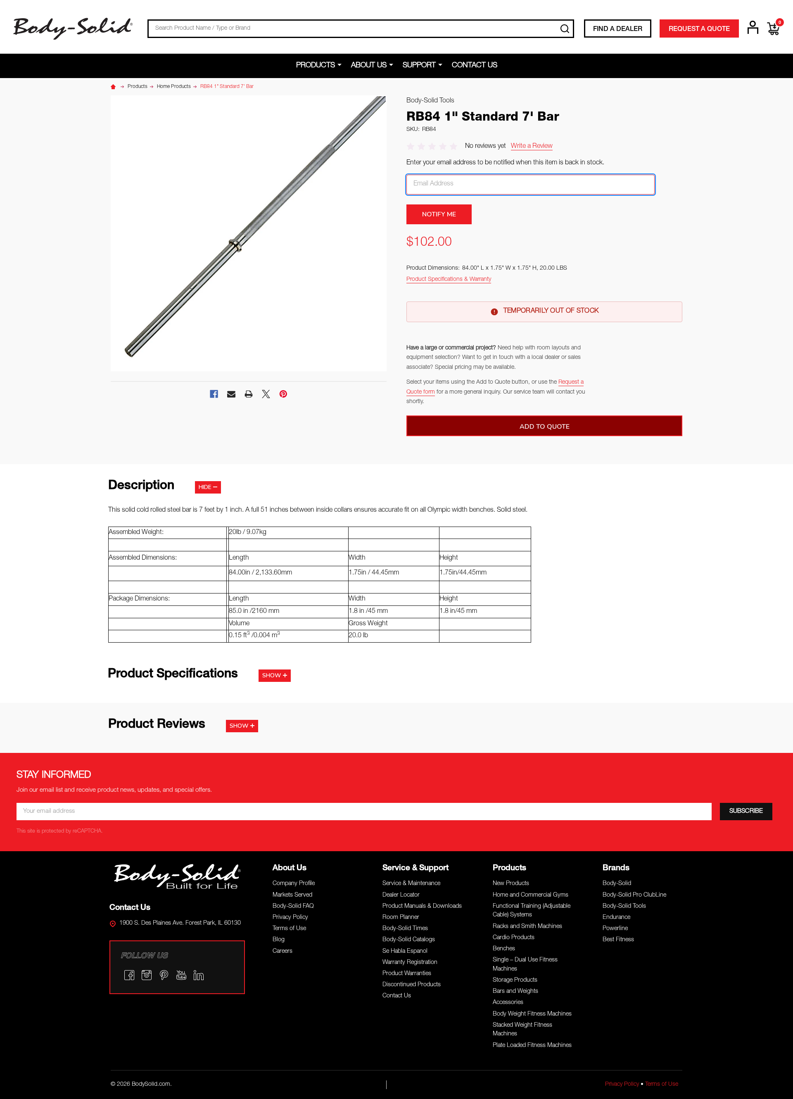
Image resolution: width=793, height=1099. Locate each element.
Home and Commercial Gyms (530, 895)
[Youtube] (181, 975)
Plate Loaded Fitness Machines (532, 1046)
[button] (177, 876)
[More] (340, 65)
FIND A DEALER (617, 29)
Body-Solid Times (405, 929)
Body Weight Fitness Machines (532, 1014)
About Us (369, 65)
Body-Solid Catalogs (408, 940)
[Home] (114, 86)
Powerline (615, 929)
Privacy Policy (290, 918)
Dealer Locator (401, 895)
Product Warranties (406, 974)
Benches (504, 949)
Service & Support (415, 868)
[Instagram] (146, 975)
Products (315, 65)
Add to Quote (545, 426)
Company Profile (294, 884)
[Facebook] (214, 394)
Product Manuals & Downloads (422, 906)
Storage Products (515, 980)
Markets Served (292, 895)
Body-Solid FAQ (293, 906)
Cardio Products (513, 938)
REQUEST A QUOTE (699, 29)
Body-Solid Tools (624, 906)
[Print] (248, 394)
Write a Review (532, 146)
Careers (282, 951)
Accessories (508, 1003)
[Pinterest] (283, 394)
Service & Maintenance (411, 884)
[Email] (231, 394)
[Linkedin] (198, 975)
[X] (266, 394)
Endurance (616, 918)
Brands (616, 868)
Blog (279, 940)
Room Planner (400, 918)
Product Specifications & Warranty (448, 279)
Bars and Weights (515, 992)
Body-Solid (617, 884)
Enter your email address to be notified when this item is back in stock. (505, 163)
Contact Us (474, 65)
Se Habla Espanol (404, 951)
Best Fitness (618, 940)
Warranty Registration (409, 963)
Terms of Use (289, 929)
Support (419, 65)
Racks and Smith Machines (527, 927)
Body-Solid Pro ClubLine (634, 895)
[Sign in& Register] (753, 27)
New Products (511, 884)
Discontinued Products (411, 985)
